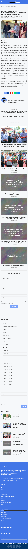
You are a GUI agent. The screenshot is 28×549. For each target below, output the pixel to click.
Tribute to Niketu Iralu (18, 415)
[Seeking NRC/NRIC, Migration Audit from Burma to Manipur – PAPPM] (14, 182)
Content (5, 329)
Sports (4, 394)
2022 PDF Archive (8, 372)
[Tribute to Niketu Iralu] (7, 417)
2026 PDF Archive (8, 384)
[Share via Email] (19, 93)
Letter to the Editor (7, 338)
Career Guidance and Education (10, 326)
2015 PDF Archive (8, 350)
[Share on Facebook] (8, 93)
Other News (5, 344)
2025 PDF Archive (8, 381)
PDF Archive (5, 347)
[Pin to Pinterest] (10, 93)
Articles (4, 323)
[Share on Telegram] (17, 93)
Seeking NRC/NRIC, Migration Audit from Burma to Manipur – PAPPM (20, 443)
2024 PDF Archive (8, 378)
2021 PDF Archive (8, 369)
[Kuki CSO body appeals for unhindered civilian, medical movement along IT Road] (14, 206)
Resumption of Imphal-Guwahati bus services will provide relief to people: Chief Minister (19, 425)
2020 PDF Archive (8, 366)
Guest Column (6, 335)
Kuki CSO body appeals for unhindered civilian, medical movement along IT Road (19, 452)
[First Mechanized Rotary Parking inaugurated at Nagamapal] (14, 158)
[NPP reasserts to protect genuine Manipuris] (14, 255)
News (4, 341)
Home (2, 6)
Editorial (4, 332)
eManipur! (25, 543)
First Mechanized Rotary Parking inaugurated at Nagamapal (19, 434)
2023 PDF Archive (8, 375)
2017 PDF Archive (8, 357)
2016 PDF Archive (8, 354)
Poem (4, 387)
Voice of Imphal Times (8, 400)
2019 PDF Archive (8, 363)
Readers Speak (6, 390)
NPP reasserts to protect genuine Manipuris (14, 265)
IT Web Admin (9, 16)
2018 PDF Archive (8, 360)
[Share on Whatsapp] (15, 93)
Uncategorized (6, 397)
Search (2, 404)
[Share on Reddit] (12, 93)
